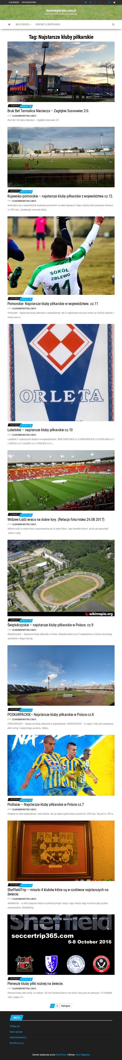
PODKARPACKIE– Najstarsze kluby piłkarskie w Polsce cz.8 (50, 714)
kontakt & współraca (48, 24)
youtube (104, 2)
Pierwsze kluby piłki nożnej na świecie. (35, 983)
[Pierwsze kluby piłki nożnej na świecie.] (61, 944)
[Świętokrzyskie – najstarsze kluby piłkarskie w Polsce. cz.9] (61, 577)
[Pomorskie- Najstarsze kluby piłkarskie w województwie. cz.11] (61, 255)
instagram (90, 2)
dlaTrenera (14, 2)
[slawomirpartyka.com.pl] (9, 24)
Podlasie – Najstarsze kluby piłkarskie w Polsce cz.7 (45, 804)
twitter (85, 2)
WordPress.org (17, 1043)
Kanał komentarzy (18, 1037)
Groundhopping (29, 2)
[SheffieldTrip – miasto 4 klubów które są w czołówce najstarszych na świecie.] (61, 850)
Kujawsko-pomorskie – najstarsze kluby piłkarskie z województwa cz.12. (60, 196)
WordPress (61, 1054)
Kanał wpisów (16, 1031)
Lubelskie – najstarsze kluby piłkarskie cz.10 (40, 430)
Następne (65, 1005)
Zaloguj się (15, 1026)
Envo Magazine (83, 1054)
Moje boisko (23, 24)
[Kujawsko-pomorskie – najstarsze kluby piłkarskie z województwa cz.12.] (61, 156)
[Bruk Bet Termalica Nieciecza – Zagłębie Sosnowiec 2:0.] (61, 71)
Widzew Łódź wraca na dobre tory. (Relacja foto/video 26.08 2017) (55, 519)
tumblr (100, 2)
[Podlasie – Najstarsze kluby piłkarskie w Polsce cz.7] (61, 765)
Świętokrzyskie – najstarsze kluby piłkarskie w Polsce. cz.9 (50, 625)
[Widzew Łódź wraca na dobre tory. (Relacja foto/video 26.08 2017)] (61, 480)
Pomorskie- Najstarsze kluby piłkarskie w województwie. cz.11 (52, 303)
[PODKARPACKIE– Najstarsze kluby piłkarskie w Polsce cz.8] (61, 675)
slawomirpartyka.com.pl (61, 10)
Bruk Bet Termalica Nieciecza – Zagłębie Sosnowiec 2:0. (48, 111)
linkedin (109, 2)
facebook (95, 2)
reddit (114, 2)
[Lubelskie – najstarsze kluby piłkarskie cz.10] (61, 372)
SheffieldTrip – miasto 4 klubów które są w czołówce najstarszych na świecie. (57, 891)
